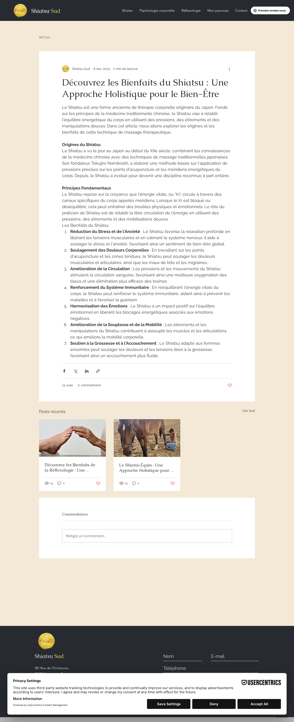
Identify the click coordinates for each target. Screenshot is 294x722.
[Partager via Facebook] (64, 371)
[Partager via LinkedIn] (87, 371)
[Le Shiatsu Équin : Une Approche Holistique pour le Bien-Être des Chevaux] (147, 438)
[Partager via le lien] (98, 371)
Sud (54, 10)
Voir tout (248, 411)
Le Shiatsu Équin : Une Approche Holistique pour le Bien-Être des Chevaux (146, 467)
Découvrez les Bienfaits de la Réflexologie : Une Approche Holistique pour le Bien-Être (72, 467)
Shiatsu (40, 10)
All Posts (44, 37)
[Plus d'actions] (229, 69)
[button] (127, 11)
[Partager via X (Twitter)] (75, 371)
